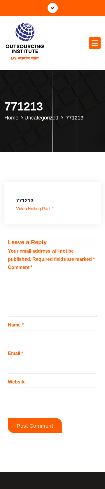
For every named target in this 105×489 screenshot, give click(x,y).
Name (16, 324)
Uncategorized (41, 118)
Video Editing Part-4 (35, 208)
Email (15, 353)
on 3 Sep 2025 (35, 184)
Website (17, 381)
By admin (66, 184)
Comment (20, 267)
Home (11, 118)
